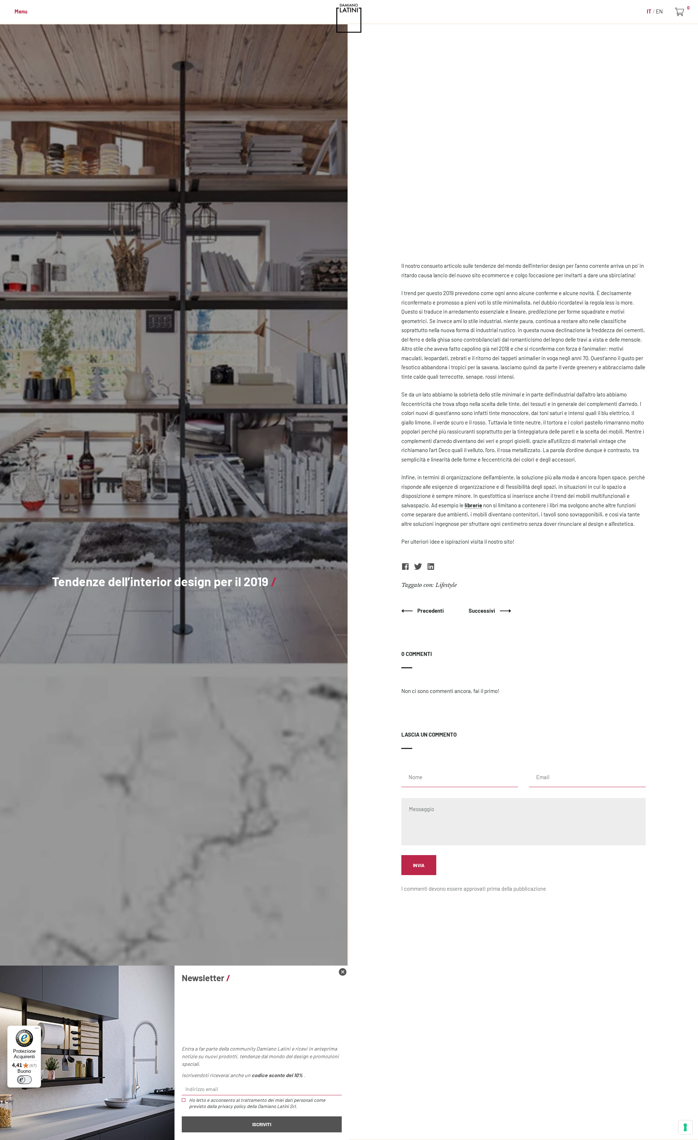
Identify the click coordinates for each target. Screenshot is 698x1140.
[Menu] (36, 1030)
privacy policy (232, 1106)
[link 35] (418, 568)
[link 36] (431, 568)
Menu (21, 11)
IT (650, 11)
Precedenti (431, 610)
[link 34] (405, 568)
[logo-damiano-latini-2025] (349, 18)
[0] (680, 12)
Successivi (482, 610)
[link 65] (342, 972)
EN (659, 11)
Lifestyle (446, 584)
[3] (685, 1127)
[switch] (24, 1079)
